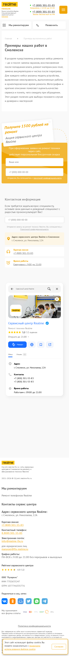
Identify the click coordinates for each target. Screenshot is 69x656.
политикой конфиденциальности (48, 178)
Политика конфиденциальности (34, 626)
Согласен (58, 646)
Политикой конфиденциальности (34, 229)
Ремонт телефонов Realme (17, 495)
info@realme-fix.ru (12, 541)
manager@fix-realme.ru (15, 549)
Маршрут (20, 344)
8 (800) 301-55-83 (12, 533)
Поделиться (5, 601)
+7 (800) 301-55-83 (43, 5)
